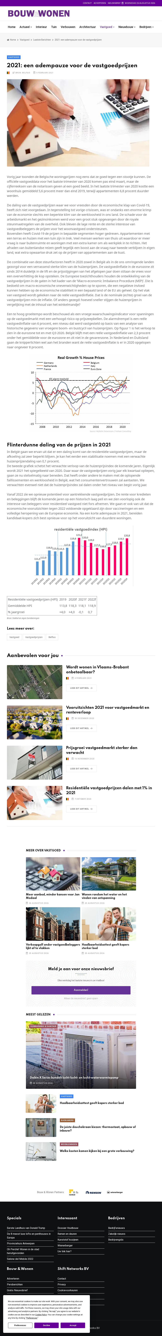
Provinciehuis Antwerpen (20, 1243)
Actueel (25, 27)
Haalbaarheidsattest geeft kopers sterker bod (92, 1103)
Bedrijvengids (115, 1239)
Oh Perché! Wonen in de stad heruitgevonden (23, 1251)
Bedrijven (145, 27)
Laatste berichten (42, 39)
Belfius (52, 637)
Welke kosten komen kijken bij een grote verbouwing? (97, 1151)
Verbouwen (68, 27)
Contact (87, 3)
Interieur (41, 27)
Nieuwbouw (125, 27)
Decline (46, 1325)
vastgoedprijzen (34, 637)
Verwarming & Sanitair (43, 1026)
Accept (73, 1325)
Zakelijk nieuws (116, 1233)
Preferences (20, 1325)
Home (12, 27)
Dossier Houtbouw (68, 1228)
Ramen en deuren (67, 1233)
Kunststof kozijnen (68, 1239)
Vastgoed (106, 27)
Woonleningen (69, 1144)
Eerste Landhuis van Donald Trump (26, 1228)
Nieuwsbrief (114, 3)
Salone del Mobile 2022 (20, 1258)
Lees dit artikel (79, 688)
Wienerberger (65, 1245)
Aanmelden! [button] (81, 990)
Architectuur (87, 27)
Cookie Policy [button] (41, 1315)
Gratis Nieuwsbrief (17, 1290)
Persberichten (15, 1284)
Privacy (62, 1284)
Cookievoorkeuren (68, 1290)
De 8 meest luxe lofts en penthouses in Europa (29, 1235)
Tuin (54, 27)
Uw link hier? (65, 1251)
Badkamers (67, 1120)
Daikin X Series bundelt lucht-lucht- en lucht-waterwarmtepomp (74, 1077)
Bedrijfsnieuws (116, 1228)
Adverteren (100, 3)
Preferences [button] (31, 1318)
